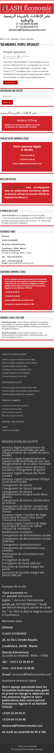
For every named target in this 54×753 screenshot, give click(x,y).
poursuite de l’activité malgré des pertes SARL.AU (23, 574)
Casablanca (23, 223)
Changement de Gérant (17, 485)
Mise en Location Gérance (12, 416)
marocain (7, 218)
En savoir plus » (10, 83)
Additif (5, 427)
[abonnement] (53, 45)
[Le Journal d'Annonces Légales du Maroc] (27, 8)
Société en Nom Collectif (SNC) (14, 366)
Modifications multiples (17, 532)
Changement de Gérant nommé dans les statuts (26, 502)
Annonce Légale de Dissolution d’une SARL (19, 388)
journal (25, 215)
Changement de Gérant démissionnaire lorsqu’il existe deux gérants (24, 494)
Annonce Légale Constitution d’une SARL (18, 359)
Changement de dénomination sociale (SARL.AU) (26, 540)
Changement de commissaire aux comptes (23, 549)
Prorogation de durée (15, 560)
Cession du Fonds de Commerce (15, 406)
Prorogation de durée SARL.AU (21, 563)
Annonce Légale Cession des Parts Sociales (23, 474)
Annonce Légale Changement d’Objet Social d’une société (25, 480)
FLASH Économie (14, 187)
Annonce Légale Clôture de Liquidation (18, 394)
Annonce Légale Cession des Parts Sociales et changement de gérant (24, 469)
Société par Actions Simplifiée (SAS (16, 370)
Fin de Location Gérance (12, 412)
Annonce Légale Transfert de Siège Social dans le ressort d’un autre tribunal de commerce (24, 517)
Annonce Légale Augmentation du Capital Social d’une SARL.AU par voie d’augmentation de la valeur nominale (26, 461)
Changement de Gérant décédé (22, 488)
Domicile (6, 39)
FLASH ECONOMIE (29, 746)
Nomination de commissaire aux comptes (23, 555)
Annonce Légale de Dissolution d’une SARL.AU (21, 391)
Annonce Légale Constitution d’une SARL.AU (20, 363)
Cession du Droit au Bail (12, 409)
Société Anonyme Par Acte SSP (14, 376)
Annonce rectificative (10, 430)
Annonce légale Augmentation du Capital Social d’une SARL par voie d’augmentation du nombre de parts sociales (25, 451)
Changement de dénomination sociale (26, 535)
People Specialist (14, 52)
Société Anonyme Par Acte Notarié (16, 373)
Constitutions (25, 56)
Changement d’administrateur (21, 544)
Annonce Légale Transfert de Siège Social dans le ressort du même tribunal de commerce (24, 526)
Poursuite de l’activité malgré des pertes (23, 568)
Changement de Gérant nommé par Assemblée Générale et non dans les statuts (25, 509)
